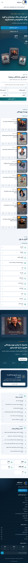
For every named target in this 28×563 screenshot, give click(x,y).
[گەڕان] (2, 553)
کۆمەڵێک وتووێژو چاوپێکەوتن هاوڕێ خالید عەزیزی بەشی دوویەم (10, 219)
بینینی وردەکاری (23, 359)
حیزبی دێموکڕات (25, 502)
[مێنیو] (2, 2)
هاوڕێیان (26, 506)
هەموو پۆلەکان (24, 243)
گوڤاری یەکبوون (25, 515)
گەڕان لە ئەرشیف (14, 384)
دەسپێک (26, 497)
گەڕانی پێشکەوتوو (13, 28)
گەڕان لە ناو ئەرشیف (22, 490)
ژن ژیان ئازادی (25, 509)
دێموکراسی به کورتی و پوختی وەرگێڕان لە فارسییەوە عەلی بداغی (11, 164)
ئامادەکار (26, 520)
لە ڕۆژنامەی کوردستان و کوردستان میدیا (21, 513)
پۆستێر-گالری (25, 518)
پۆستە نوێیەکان (13, 31)
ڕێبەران (26, 500)
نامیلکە (26, 504)
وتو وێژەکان (25, 511)
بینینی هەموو (25, 116)
